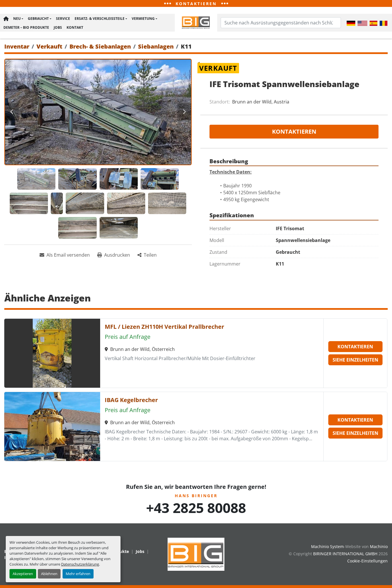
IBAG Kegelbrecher (131, 400)
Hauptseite (6, 19)
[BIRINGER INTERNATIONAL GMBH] (196, 553)
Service (63, 18)
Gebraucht (38, 18)
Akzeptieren (23, 573)
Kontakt (75, 27)
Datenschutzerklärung (80, 564)
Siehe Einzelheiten (355, 360)
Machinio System (327, 546)
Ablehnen (49, 573)
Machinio (379, 546)
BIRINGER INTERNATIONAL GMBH (345, 553)
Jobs (58, 27)
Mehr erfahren (78, 573)
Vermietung (143, 18)
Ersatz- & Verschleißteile (100, 18)
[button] (18, 19)
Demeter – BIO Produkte (26, 27)
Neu (17, 18)
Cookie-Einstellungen (367, 561)
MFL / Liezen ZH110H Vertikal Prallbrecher (164, 326)
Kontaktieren (294, 131)
